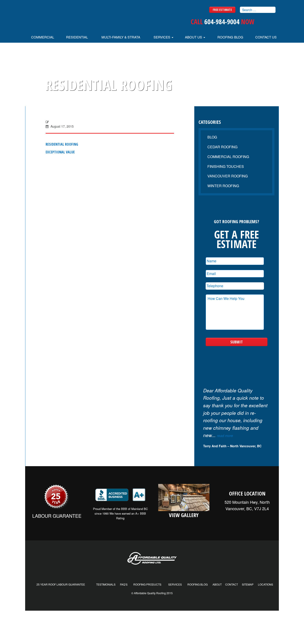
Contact (231, 584)
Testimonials (106, 584)
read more (225, 435)
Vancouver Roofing (227, 176)
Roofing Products (147, 584)
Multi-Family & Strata (120, 37)
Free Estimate (222, 10)
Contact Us (266, 37)
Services (162, 37)
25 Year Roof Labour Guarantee (60, 584)
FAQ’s (124, 584)
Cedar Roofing (222, 146)
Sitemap (247, 584)
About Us (194, 37)
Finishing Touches (225, 166)
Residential (77, 37)
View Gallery (184, 515)
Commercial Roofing (228, 156)
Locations (265, 584)
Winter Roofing (223, 185)
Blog (212, 137)
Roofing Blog (230, 37)
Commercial (42, 37)
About (217, 584)
